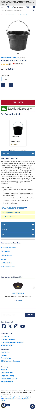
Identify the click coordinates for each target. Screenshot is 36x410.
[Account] (8, 7)
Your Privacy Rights (24, 397)
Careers (3, 400)
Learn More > (18, 300)
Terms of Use (4, 397)
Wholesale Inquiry (7, 345)
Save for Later (19, 63)
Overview (5, 153)
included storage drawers (8, 247)
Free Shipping (6, 358)
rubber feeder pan (6, 255)
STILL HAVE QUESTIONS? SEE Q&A (13, 208)
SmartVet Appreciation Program (12, 342)
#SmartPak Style (7, 381)
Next (34, 288)
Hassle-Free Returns (8, 217)
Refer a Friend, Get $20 (9, 379)
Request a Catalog (7, 376)
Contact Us (5, 336)
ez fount (3, 259)
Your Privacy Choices (8, 398)
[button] (33, 10)
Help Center (5, 352)
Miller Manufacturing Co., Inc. (10, 57)
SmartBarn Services (8, 339)
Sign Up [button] (30, 315)
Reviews (4, 230)
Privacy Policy (13, 397)
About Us (4, 370)
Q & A (3, 235)
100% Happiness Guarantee (11, 212)
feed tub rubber (5, 251)
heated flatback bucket (7, 267)
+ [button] (10, 85)
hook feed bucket (6, 263)
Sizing (4, 224)
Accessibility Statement (23, 398)
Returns (4, 355)
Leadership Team (7, 373)
